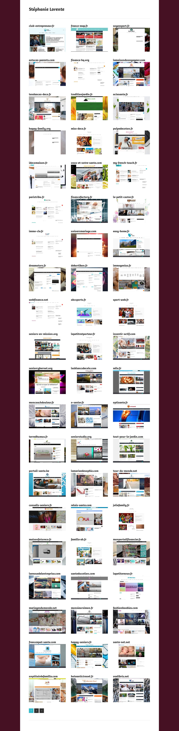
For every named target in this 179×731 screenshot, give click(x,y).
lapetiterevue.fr (122, 573)
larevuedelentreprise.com (44, 573)
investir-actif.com (124, 334)
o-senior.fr (77, 402)
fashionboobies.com (125, 608)
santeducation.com (83, 573)
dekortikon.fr (79, 265)
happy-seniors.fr (81, 642)
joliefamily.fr (121, 505)
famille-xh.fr (78, 539)
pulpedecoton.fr (123, 128)
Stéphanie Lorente (46, 9)
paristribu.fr (36, 197)
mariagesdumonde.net (43, 608)
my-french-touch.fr (125, 163)
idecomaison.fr (38, 163)
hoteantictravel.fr (82, 676)
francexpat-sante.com (42, 642)
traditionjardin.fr (82, 94)
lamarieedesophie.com (84, 471)
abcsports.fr (78, 299)
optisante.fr (120, 402)
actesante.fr (120, 94)
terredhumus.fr (38, 436)
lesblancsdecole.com (83, 368)
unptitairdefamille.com (43, 676)
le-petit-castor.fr (123, 197)
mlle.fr (117, 368)
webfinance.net (38, 299)
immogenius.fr (122, 265)
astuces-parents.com (41, 60)
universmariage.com (83, 231)
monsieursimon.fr (82, 608)
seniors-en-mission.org (43, 334)
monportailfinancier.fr (127, 539)
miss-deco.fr (78, 128)
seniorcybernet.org (40, 368)
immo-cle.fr (36, 231)
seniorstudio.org (81, 436)
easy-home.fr (121, 231)
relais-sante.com (81, 505)
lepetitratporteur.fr (83, 334)
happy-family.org (40, 128)
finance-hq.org (80, 60)
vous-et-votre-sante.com (86, 163)
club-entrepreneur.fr (41, 26)
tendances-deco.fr (40, 94)
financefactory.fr (81, 197)
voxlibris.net (121, 676)
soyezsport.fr (121, 26)
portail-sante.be (39, 471)
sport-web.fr (121, 299)
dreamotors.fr (37, 265)
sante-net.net (121, 642)
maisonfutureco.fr (40, 539)
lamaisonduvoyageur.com (129, 60)
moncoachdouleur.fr (41, 402)
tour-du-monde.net (125, 471)
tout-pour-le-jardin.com (128, 436)
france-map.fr (79, 26)
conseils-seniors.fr (40, 505)
